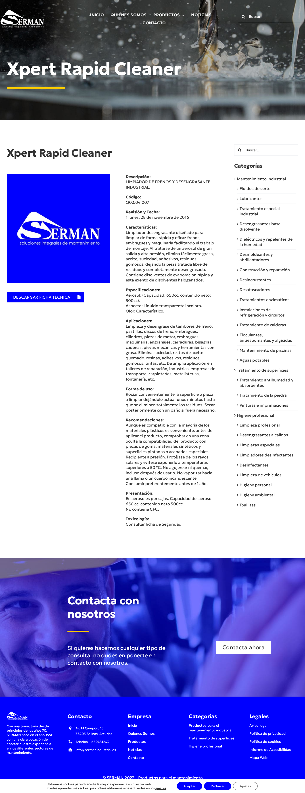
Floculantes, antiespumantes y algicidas (266, 337)
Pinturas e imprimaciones (264, 405)
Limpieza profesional (260, 425)
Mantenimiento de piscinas (266, 350)
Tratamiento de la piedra (263, 395)
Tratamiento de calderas (263, 324)
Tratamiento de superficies (262, 370)
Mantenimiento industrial (261, 178)
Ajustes (245, 786)
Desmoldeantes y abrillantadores (256, 257)
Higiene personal (256, 484)
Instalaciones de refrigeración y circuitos (262, 312)
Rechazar (218, 786)
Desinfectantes (254, 465)
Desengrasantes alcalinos (264, 434)
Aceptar (190, 786)
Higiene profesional (255, 415)
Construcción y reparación (265, 269)
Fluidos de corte (255, 188)
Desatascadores (255, 289)
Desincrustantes (255, 279)
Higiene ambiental (257, 494)
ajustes (160, 788)
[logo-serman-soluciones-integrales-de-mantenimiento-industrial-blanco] (22, 10)
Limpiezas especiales (260, 444)
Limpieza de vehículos (261, 474)
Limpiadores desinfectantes (266, 455)
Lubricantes (251, 198)
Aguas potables (254, 360)
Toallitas (248, 505)
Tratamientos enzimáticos (264, 299)
